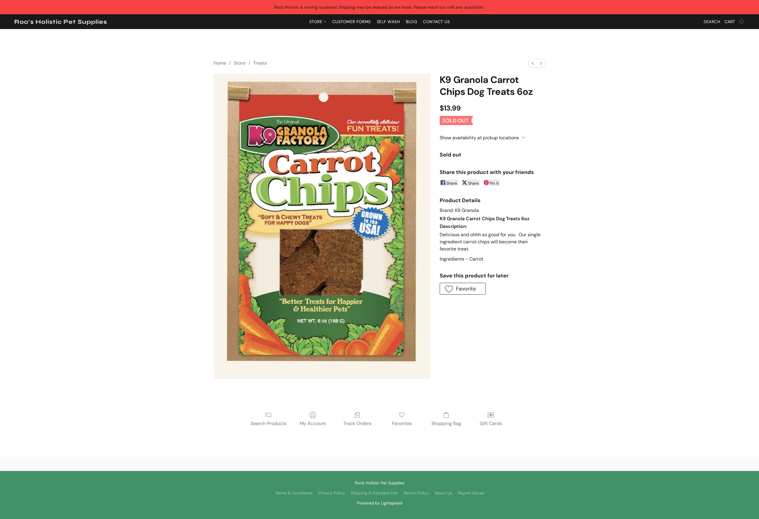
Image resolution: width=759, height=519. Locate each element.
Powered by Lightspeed (379, 503)
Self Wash (388, 21)
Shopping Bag (446, 423)
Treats (260, 63)
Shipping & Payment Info (374, 493)
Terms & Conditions (293, 493)
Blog (411, 21)
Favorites (402, 423)
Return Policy (416, 493)
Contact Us (436, 21)
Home (219, 63)
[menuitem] (533, 63)
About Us (443, 493)
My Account (313, 423)
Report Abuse (471, 493)
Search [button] (712, 21)
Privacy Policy (331, 493)
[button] (60, 21)
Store (316, 21)
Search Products (268, 423)
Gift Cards (491, 423)
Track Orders (357, 423)
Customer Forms (351, 21)
